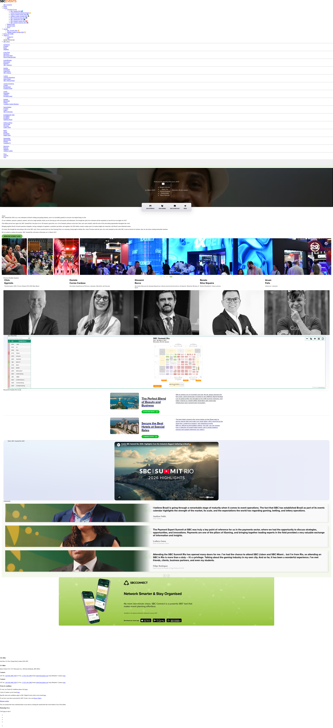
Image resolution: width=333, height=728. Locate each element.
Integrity (5, 141)
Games (5, 91)
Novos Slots (6, 124)
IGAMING (6, 116)
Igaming (5, 68)
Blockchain (6, 101)
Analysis (5, 155)
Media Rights (7, 140)
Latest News (6, 71)
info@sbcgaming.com (42, 675)
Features (5, 99)
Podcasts (5, 147)
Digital (5, 132)
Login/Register (7, 60)
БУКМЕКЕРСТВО (9, 115)
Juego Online (7, 79)
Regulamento (7, 87)
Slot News (6, 54)
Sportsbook (6, 44)
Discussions (6, 62)
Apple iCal (165, 189)
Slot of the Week (8, 55)
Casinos (5, 76)
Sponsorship (6, 138)
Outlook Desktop (165, 191)
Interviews (6, 146)
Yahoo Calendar (165, 195)
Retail (5, 48)
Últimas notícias (7, 122)
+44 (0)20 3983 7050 (11, 675)
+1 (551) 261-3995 (27, 675)
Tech (4, 157)
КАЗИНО (6, 118)
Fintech (5, 102)
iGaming (5, 46)
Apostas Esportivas (8, 83)
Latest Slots (6, 52)
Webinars (6, 149)
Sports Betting (7, 107)
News (5, 154)
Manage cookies (4, 701)
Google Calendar (165, 187)
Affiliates (5, 94)
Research (5, 63)
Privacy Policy (37, 698)
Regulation (6, 93)
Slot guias (6, 126)
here (64, 675)
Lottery (5, 110)
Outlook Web (165, 193)
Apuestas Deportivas (9, 77)
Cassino (5, 85)
